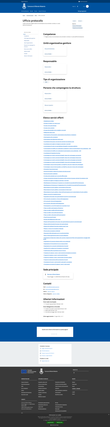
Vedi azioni (80, 21)
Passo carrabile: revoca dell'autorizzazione (53, 212)
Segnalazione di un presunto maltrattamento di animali (56, 246)
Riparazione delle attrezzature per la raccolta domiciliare (56, 233)
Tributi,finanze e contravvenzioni (61, 386)
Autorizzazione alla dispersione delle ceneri (53, 139)
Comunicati (74, 384)
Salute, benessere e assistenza (61, 390)
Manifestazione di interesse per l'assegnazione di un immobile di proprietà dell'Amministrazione (65, 185)
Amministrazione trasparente (61, 404)
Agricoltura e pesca (59, 394)
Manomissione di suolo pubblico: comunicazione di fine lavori (57, 187)
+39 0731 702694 (56, 294)
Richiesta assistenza (42, 408)
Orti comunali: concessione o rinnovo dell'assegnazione (56, 199)
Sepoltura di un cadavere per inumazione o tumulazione (56, 248)
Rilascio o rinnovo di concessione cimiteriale (53, 228)
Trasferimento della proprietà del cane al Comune (55, 250)
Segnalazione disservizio (43, 404)
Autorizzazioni (58, 392)
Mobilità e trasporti (42, 396)
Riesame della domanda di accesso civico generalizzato (56, 224)
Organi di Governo (24, 382)
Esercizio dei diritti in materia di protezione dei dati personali (57, 171)
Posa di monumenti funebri (50, 217)
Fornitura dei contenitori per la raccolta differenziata (55, 176)
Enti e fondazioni (24, 388)
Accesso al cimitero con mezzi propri (52, 123)
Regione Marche (24, 1)
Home (24, 15)
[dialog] (55, 420)
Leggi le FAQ (40, 406)
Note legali (57, 408)
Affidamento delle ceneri (49, 132)
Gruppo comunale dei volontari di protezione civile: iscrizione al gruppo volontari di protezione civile (66, 178)
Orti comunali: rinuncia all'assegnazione (52, 201)
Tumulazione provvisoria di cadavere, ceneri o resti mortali (57, 264)
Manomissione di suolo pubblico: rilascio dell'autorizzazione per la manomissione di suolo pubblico (66, 192)
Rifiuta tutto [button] (59, 422)
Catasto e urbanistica (42, 392)
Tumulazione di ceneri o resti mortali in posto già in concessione (58, 262)
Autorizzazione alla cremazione (51, 137)
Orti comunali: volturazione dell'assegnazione (54, 203)
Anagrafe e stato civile (42, 382)
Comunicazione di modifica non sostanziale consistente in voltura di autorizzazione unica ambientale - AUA (67, 148)
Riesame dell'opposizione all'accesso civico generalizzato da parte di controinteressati (63, 222)
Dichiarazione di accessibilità (60, 411)
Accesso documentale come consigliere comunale (55, 130)
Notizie (73, 382)
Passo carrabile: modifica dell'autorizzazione (54, 210)
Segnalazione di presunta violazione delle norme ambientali (57, 241)
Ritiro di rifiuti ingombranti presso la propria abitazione (56, 235)
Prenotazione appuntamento (43, 402)
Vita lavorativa (41, 386)
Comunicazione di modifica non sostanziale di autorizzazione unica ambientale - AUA (62, 151)
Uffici (36, 15)
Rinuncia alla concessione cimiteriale (52, 231)
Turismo (39, 394)
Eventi (73, 394)
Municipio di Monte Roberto (53, 274)
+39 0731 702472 (51, 291)
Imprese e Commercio (42, 388)
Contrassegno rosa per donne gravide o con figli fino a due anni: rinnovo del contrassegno (63, 167)
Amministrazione (30, 15)
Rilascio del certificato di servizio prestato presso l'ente (56, 226)
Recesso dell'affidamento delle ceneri (52, 219)
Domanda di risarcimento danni (51, 169)
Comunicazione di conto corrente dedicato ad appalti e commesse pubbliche (60, 146)
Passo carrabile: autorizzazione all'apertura (53, 208)
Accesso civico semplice (49, 128)
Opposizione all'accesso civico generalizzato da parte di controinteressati (60, 196)
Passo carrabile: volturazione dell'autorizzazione (54, 215)
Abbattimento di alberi (49, 121)
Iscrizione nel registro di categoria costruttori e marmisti (56, 180)
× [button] (108, 414)
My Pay (56, 402)
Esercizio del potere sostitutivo (51, 173)
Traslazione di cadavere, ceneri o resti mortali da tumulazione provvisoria (60, 253)
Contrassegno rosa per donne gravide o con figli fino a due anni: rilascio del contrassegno (63, 164)
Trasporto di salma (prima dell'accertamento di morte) (56, 259)
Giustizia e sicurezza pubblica (61, 384)
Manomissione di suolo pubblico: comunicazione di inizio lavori (58, 189)
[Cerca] (87, 6)
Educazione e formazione (60, 382)
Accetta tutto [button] (50, 422)
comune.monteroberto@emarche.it (52, 289)
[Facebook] (77, 6)
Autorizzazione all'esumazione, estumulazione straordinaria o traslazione (60, 135)
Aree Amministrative (25, 384)
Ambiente (57, 388)
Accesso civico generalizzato (50, 125)
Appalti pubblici (41, 390)
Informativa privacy (59, 406)
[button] (55, 425)
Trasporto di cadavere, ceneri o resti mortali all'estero (55, 255)
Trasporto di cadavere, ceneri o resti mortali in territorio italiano (58, 257)
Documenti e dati (24, 394)
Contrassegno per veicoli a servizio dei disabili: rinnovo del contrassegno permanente (62, 160)
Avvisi (73, 386)
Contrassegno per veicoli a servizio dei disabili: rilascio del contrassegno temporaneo (62, 157)
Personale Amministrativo (26, 392)
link (66, 420)
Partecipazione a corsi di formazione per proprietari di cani (57, 205)
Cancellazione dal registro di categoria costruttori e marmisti (57, 144)
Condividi (74, 21)
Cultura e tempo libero (42, 384)
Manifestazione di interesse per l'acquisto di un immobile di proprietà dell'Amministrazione (64, 183)
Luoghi (73, 392)
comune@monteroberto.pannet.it (52, 287)
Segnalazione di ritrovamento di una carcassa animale (56, 243)
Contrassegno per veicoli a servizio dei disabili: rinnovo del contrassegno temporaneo (62, 162)
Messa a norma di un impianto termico (52, 194)
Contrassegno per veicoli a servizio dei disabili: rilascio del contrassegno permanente (62, 155)
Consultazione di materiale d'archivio (52, 153)
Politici (22, 390)
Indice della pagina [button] (27, 32)
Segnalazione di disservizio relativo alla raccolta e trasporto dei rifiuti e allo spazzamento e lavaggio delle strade (66, 238)
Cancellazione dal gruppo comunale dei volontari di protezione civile (59, 141)
